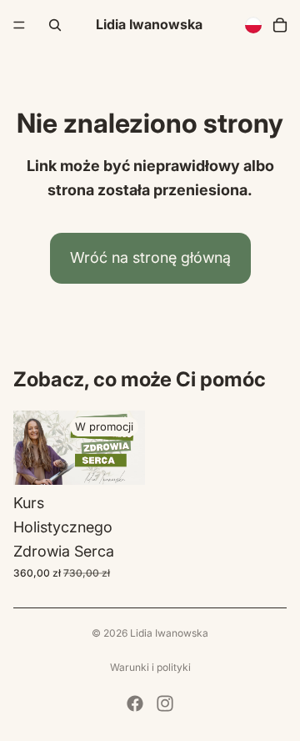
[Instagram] (165, 703)
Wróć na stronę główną (150, 257)
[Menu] (19, 25)
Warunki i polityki (150, 667)
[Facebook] (135, 703)
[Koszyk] (280, 25)
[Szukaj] (55, 25)
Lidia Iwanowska (169, 633)
